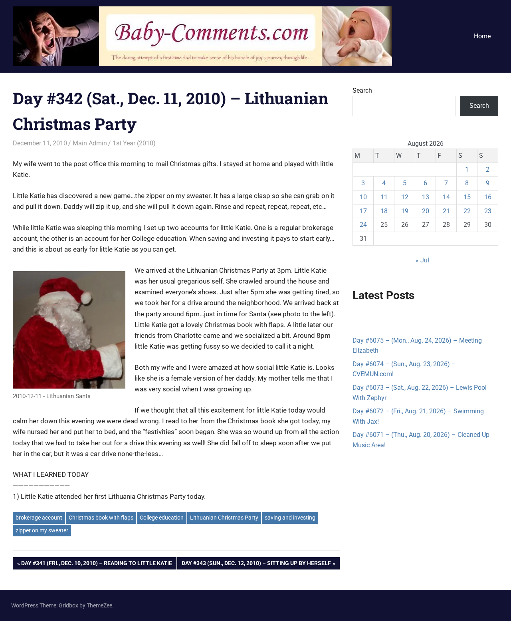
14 (446, 197)
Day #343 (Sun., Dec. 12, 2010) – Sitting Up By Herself (256, 564)
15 (467, 197)
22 (467, 211)
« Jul (422, 260)
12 (404, 197)
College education (162, 517)
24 (363, 224)
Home (482, 36)
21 (446, 211)
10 (363, 197)
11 (384, 197)
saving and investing (290, 517)
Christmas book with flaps (101, 517)
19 (404, 211)
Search (362, 90)
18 (384, 211)
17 (363, 211)
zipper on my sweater (42, 530)
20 (425, 211)
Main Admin (90, 143)
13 (425, 197)
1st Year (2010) (134, 143)
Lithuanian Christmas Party (224, 517)
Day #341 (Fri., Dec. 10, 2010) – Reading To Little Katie (96, 564)
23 (487, 211)
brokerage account (39, 517)
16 (487, 197)
